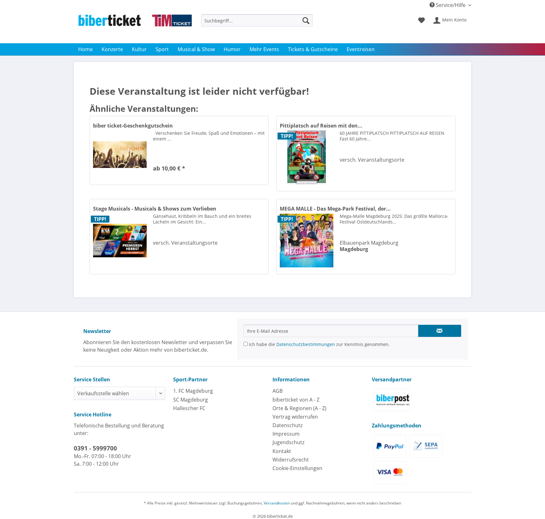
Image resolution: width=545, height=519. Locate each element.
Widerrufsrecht (290, 459)
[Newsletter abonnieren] (439, 331)
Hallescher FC (189, 408)
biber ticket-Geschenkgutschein (133, 125)
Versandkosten (277, 503)
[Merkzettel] (421, 20)
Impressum (286, 433)
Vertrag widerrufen (295, 416)
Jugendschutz (288, 442)
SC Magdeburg (190, 399)
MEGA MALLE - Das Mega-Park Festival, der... (335, 209)
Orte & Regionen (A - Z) (299, 408)
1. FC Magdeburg (193, 390)
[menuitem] (257, 23)
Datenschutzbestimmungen (305, 344)
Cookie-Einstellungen (297, 468)
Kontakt (281, 451)
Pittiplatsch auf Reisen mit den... (321, 125)
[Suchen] (306, 20)
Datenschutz (287, 425)
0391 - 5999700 (95, 448)
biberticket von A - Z (295, 399)
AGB (277, 390)
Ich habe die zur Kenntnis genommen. (319, 344)
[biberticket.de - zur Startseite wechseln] (135, 27)
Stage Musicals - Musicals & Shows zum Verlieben (154, 209)
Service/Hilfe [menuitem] (451, 5)
